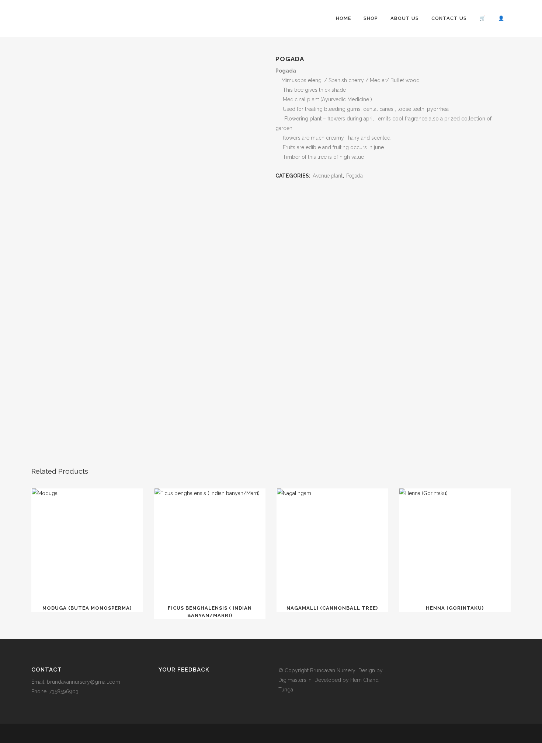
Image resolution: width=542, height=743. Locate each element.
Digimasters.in (295, 680)
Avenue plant (328, 176)
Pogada (355, 176)
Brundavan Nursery (332, 670)
